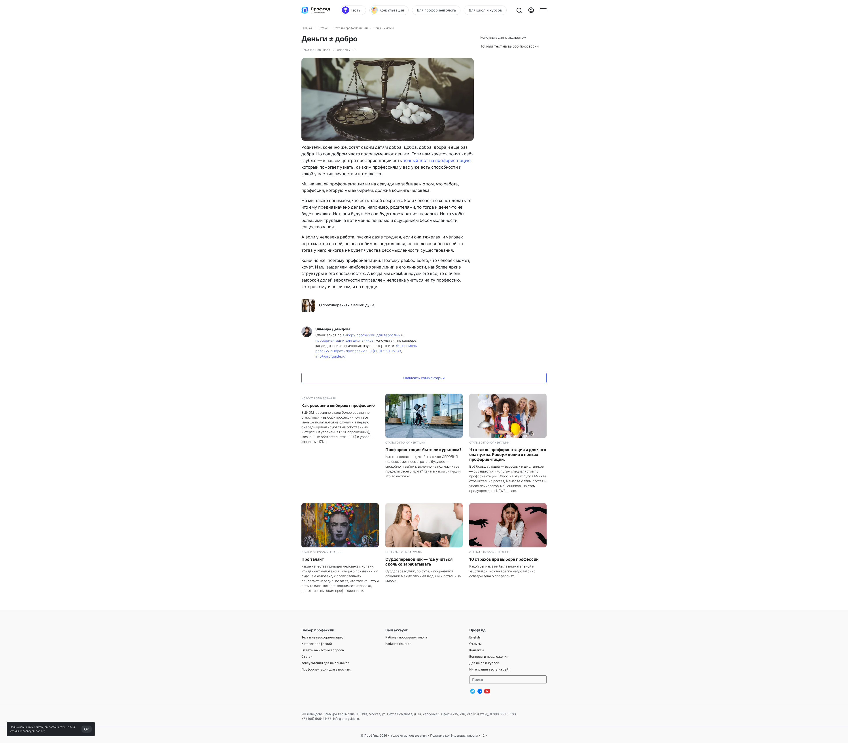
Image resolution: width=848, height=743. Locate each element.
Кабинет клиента (398, 644)
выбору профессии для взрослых (371, 335)
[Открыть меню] (543, 10)
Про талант (312, 559)
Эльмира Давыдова (315, 50)
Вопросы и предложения (488, 656)
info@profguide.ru (330, 356)
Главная (306, 28)
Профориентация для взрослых (326, 669)
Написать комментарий (424, 378)
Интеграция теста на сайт (489, 669)
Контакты (476, 650)
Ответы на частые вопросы (322, 650)
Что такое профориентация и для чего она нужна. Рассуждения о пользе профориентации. (507, 454)
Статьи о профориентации (350, 28)
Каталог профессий (316, 644)
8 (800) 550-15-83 (385, 351)
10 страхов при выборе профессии (504, 559)
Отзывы (475, 644)
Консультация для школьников (325, 663)
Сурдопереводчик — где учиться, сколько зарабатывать (419, 561)
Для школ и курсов (484, 663)
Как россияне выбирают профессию (338, 405)
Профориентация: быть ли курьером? (423, 449)
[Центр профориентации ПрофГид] (315, 10)
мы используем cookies (30, 731)
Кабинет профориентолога (406, 637)
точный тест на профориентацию (437, 160)
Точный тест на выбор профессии (509, 46)
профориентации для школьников (344, 340)
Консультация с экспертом (503, 37)
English (474, 637)
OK (86, 729)
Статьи (323, 28)
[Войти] (531, 10)
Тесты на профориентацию (322, 637)
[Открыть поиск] (519, 10)
